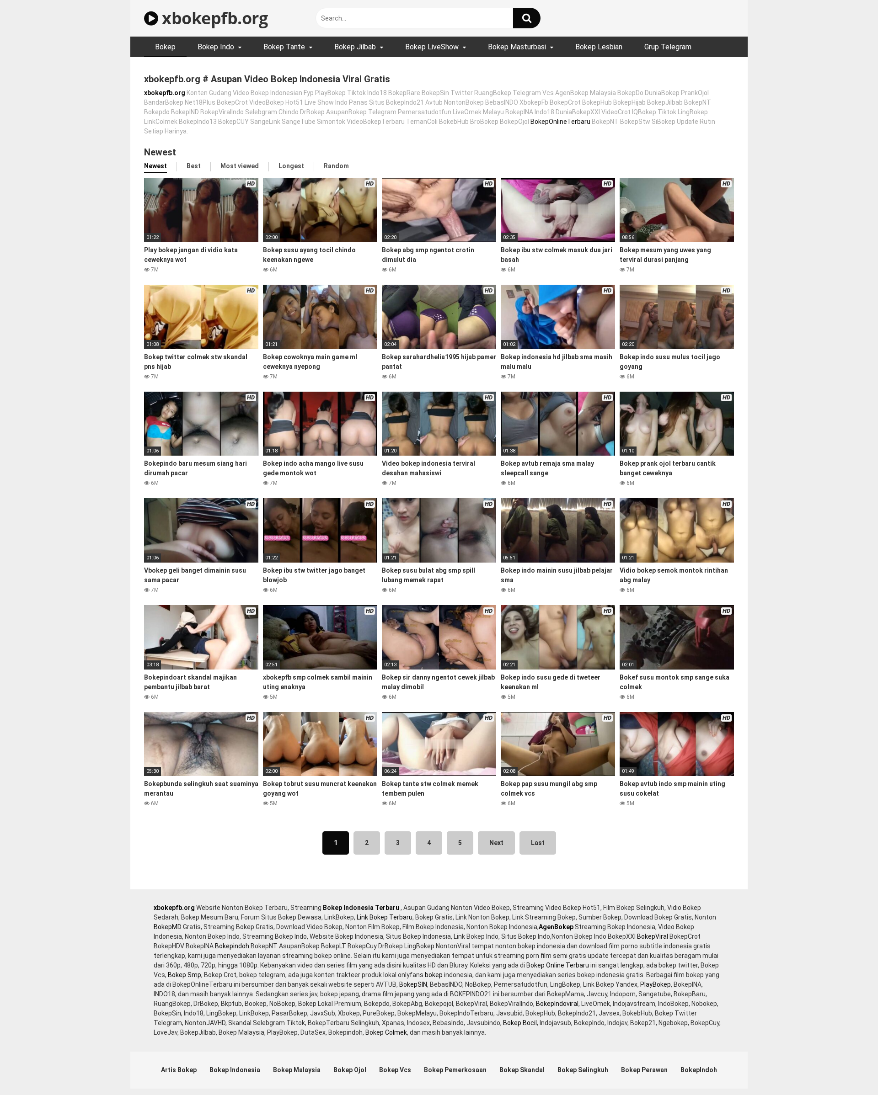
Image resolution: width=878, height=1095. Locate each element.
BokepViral (652, 936)
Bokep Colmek (386, 1032)
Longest (291, 166)
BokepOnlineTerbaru (560, 121)
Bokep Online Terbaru (557, 965)
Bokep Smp (184, 974)
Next (496, 842)
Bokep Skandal (522, 1070)
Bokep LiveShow (432, 47)
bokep (434, 974)
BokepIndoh (698, 1070)
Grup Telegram (667, 47)
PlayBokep (655, 984)
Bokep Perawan (644, 1070)
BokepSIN (413, 984)
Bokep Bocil (520, 1022)
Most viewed (239, 166)
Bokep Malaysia (297, 1070)
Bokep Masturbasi (517, 47)
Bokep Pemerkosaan (455, 1070)
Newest (155, 166)
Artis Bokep (179, 1070)
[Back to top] (847, 1067)
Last (538, 842)
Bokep (165, 47)
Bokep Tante (284, 47)
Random (336, 166)
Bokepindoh (232, 946)
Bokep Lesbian (598, 47)
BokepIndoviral (557, 1003)
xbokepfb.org (213, 18)
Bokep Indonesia (234, 1070)
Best (194, 166)
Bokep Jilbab (355, 47)
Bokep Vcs (395, 1070)
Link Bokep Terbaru (384, 917)
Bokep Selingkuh (582, 1070)
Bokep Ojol (349, 1070)
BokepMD (168, 926)
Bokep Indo (216, 47)
